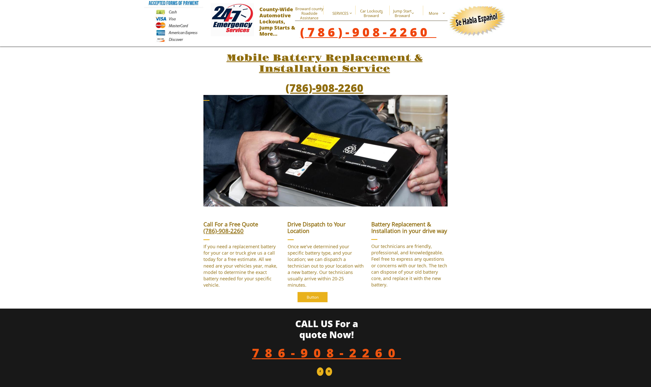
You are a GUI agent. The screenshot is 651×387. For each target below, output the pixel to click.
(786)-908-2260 (324, 87)
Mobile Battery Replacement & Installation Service (325, 63)
